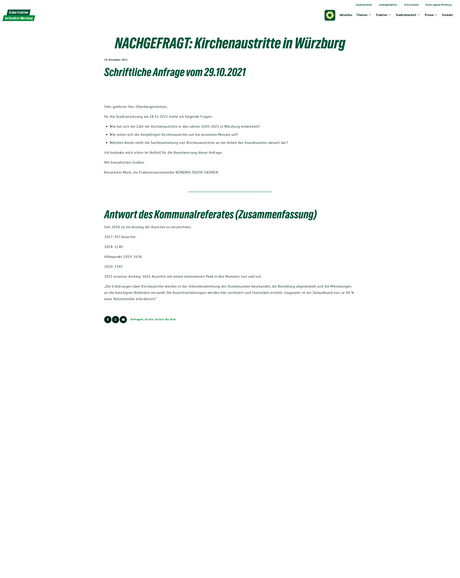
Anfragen (136, 319)
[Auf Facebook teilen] (107, 319)
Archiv (149, 319)
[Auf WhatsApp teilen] (115, 319)
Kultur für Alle (165, 319)
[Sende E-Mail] (123, 319)
